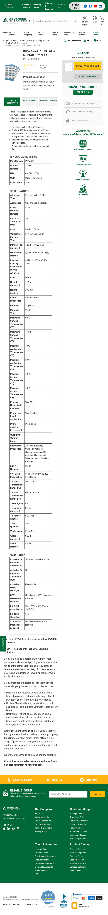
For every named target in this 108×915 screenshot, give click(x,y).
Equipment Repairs (78, 835)
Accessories (75, 870)
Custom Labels (41, 853)
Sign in (95, 23)
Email (89, 40)
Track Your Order (77, 817)
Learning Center (37, 6)
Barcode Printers (41, 34)
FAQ (37, 874)
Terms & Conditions (43, 828)
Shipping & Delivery (78, 824)
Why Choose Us (42, 817)
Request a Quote (77, 828)
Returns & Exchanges (79, 821)
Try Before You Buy (78, 831)
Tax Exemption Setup (79, 838)
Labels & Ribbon (54, 34)
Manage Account (77, 814)
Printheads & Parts (69, 34)
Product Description (12, 102)
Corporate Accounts (44, 867)
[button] (3, 643)
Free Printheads (42, 870)
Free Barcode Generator (45, 856)
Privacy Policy (41, 831)
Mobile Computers (78, 853)
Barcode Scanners (12, 34)
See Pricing (83, 92)
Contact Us (61, 6)
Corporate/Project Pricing (46, 863)
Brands (5, 32)
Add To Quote (88, 76)
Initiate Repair (85, 23)
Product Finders (96, 34)
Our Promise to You (43, 821)
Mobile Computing (28, 34)
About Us (39, 814)
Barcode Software (82, 34)
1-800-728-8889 (74, 40)
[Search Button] (75, 21)
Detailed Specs (29, 101)
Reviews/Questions (48, 101)
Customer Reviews (43, 824)
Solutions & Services (49, 6)
